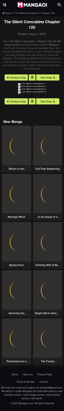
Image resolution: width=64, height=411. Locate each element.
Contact (43, 381)
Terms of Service (25, 381)
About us (28, 374)
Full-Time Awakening (47, 168)
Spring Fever (16, 265)
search (59, 4)
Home (15, 374)
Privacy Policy (44, 374)
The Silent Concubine (24, 21)
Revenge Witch (16, 216)
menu (5, 5)
